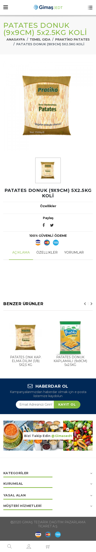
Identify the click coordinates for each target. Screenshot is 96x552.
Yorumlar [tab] (74, 252)
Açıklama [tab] (21, 252)
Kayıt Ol (67, 404)
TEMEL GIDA (40, 39)
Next (91, 304)
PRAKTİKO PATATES (72, 39)
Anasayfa (15, 39)
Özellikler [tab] (47, 252)
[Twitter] (52, 226)
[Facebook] (43, 226)
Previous (85, 304)
